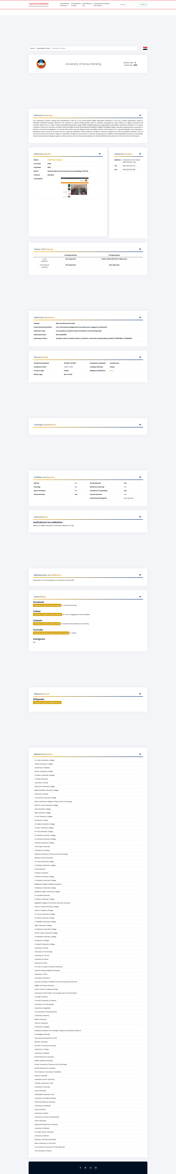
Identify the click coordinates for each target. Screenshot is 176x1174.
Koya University (40, 1109)
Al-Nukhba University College (45, 865)
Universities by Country (76, 5)
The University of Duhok (43, 1151)
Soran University (40, 1091)
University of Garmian (42, 1087)
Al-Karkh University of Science (45, 1001)
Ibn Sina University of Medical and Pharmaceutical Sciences (56, 982)
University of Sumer (41, 959)
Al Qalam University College (44, 775)
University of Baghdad (42, 1008)
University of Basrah (42, 1136)
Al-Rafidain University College (45, 922)
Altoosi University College (44, 764)
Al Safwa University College (44, 843)
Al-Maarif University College (45, 944)
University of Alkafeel (42, 768)
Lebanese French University (44, 1079)
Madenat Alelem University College (47, 892)
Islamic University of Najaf (44, 771)
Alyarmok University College (45, 786)
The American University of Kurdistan (48, 1072)
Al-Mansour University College (45, 929)
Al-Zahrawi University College (45, 839)
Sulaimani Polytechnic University (46, 1124)
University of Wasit (41, 820)
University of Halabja (42, 1027)
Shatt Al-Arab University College (46, 805)
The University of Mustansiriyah (46, 1012)
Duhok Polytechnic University (45, 1068)
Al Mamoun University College (45, 888)
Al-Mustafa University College (45, 880)
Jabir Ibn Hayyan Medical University (47, 970)
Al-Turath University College (45, 914)
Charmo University (41, 1023)
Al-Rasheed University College (45, 937)
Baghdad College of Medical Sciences (48, 884)
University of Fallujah (42, 940)
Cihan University (40, 1121)
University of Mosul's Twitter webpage (47, 614)
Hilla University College (43, 813)
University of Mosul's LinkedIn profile (46, 624)
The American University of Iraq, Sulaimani (50, 1147)
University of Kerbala (42, 850)
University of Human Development (47, 1117)
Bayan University (40, 1019)
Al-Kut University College (43, 816)
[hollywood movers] (95, 1167)
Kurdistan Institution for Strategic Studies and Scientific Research (58, 1031)
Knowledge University (42, 1034)
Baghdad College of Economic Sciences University (52, 903)
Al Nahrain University (42, 1016)
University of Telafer (42, 1049)
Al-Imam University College (44, 760)
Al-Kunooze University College (45, 798)
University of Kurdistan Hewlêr (45, 1098)
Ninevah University (41, 1042)
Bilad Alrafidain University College (46, 790)
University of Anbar (41, 948)
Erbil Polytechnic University (44, 1057)
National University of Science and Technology (51, 854)
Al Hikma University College (44, 877)
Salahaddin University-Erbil (44, 1094)
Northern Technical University (45, 1046)
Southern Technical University (45, 1139)
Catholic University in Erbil (44, 1083)
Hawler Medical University (44, 1061)
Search (143, 4)
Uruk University (40, 869)
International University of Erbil (46, 1038)
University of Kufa (41, 963)
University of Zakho (41, 1113)
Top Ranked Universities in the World (101, 5)
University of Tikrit (41, 974)
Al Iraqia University (41, 997)
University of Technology (43, 952)
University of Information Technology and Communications (56, 993)
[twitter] (85, 1167)
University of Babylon (42, 1128)
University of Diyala (41, 794)
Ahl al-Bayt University (42, 847)
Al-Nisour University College (44, 899)
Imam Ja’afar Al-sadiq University (46, 989)
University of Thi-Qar (42, 955)
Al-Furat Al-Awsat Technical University (49, 967)
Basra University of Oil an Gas (45, 1143)
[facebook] (80, 1167)
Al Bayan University (41, 873)
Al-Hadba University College (45, 824)
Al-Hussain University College (45, 835)
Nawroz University (41, 1076)
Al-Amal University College (44, 862)
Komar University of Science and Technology (51, 1064)
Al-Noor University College (44, 828)
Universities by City (87, 5)
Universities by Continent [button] (64, 5)
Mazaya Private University (44, 858)
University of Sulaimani (43, 1106)
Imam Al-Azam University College (47, 907)
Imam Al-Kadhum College (44, 910)
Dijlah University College (43, 925)
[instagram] (90, 1167)
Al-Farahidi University (42, 895)
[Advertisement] (88, 29)
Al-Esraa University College (44, 918)
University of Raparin (42, 1053)
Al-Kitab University (41, 779)
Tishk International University (45, 1102)
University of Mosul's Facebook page (47, 605)
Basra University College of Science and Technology (53, 801)
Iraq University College (43, 809)
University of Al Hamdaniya (44, 1004)
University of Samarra (42, 978)
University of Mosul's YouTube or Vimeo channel (51, 633)
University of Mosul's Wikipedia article (47, 702)
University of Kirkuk (41, 783)
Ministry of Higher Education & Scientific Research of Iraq (53, 525)
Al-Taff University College (44, 832)
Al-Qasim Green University (44, 1132)
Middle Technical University (44, 985)
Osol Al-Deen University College (46, 933)
